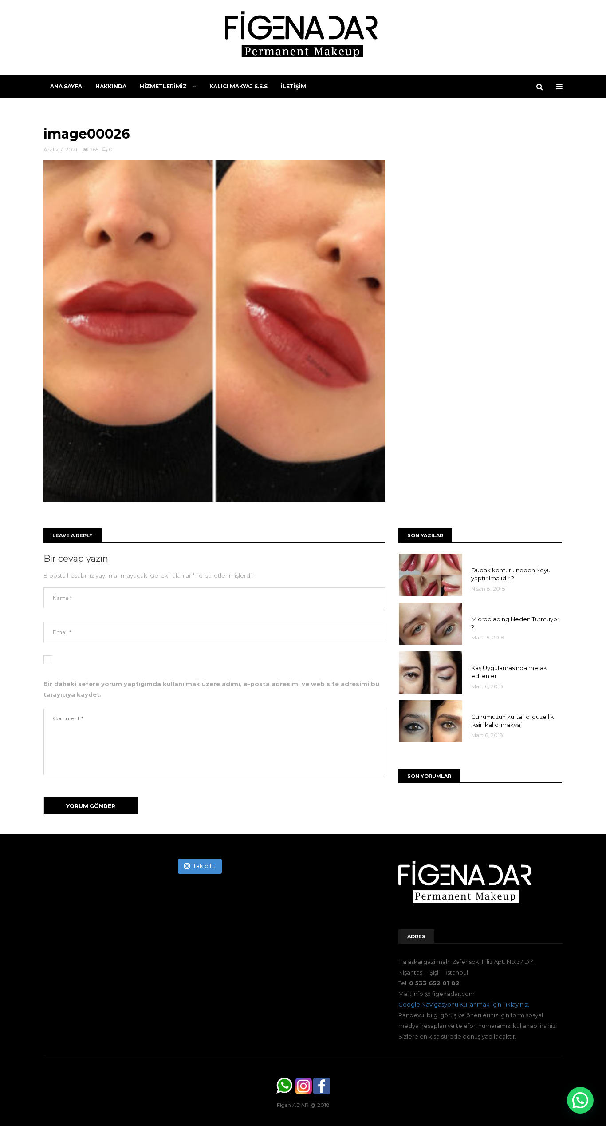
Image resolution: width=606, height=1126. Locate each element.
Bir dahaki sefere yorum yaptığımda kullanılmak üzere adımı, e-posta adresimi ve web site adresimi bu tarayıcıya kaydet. (211, 689)
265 (93, 149)
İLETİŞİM (293, 86)
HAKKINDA (110, 86)
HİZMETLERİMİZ (164, 86)
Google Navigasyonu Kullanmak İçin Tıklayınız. (463, 1004)
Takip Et (204, 865)
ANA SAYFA (66, 86)
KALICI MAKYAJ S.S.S (238, 86)
